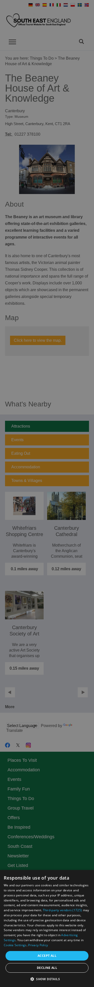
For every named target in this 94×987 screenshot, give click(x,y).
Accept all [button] (47, 956)
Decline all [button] (47, 968)
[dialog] (47, 928)
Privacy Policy (38, 945)
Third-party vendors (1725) (62, 910)
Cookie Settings (15, 945)
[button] (47, 978)
